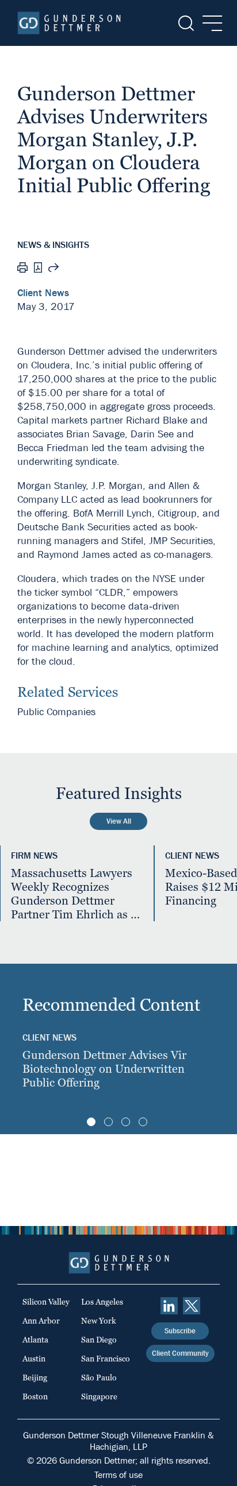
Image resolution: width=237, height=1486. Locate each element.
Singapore (99, 1396)
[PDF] (38, 269)
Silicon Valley (46, 1301)
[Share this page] (53, 269)
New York (98, 1320)
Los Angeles (102, 1301)
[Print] (22, 269)
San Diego (99, 1339)
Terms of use (118, 1475)
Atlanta (35, 1339)
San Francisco (105, 1358)
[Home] (69, 22)
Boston (35, 1396)
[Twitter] (191, 1305)
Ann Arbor (41, 1320)
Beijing (34, 1377)
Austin (33, 1358)
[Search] (185, 23)
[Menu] (209, 23)
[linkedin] (169, 1305)
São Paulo (99, 1377)
